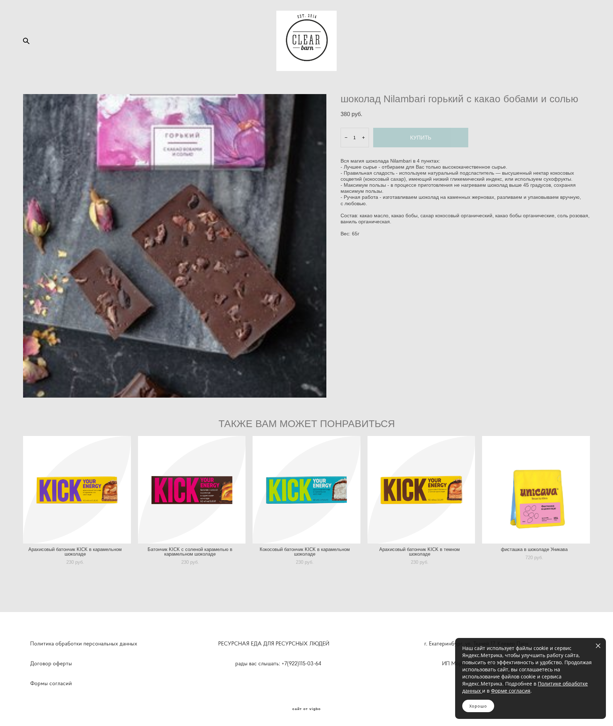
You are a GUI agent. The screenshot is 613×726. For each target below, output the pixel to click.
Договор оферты (51, 663)
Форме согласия (510, 690)
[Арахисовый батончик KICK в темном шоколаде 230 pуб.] (421, 490)
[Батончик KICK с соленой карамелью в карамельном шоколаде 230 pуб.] (192, 490)
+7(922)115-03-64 (305, 663)
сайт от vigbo (306, 709)
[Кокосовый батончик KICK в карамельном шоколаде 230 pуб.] (306, 490)
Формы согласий (51, 683)
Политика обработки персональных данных (83, 643)
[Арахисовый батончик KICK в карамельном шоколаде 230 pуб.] (77, 490)
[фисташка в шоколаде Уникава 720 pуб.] (536, 490)
